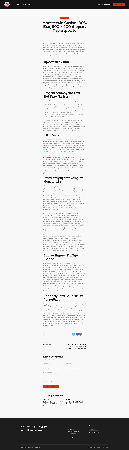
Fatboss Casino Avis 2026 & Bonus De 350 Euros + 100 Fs (53, 404)
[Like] (45, 334)
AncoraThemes (90, 447)
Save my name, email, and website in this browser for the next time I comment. (62, 368)
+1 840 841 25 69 (94, 432)
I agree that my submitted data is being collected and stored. (58, 381)
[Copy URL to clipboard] (84, 334)
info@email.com (93, 429)
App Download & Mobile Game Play (75, 403)
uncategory (64, 18)
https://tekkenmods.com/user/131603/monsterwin (58, 157)
